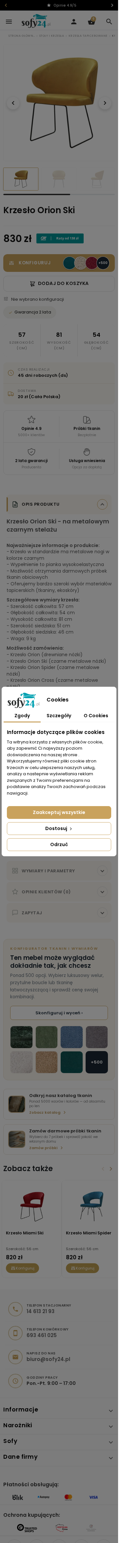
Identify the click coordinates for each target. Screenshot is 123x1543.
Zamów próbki (43, 1143)
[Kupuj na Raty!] (60, 233)
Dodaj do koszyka (63, 278)
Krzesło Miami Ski (24, 1228)
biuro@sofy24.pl (48, 1354)
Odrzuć (59, 844)
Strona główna (22, 36)
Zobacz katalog (44, 1107)
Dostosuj (56, 828)
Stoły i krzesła (51, 36)
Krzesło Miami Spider (86, 1228)
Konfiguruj (25, 1263)
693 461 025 (42, 1330)
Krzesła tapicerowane (88, 36)
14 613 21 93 (40, 1306)
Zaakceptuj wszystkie (59, 812)
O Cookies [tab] (96, 715)
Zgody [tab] (22, 715)
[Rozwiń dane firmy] (111, 1453)
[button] (109, 21)
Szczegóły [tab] (59, 715)
